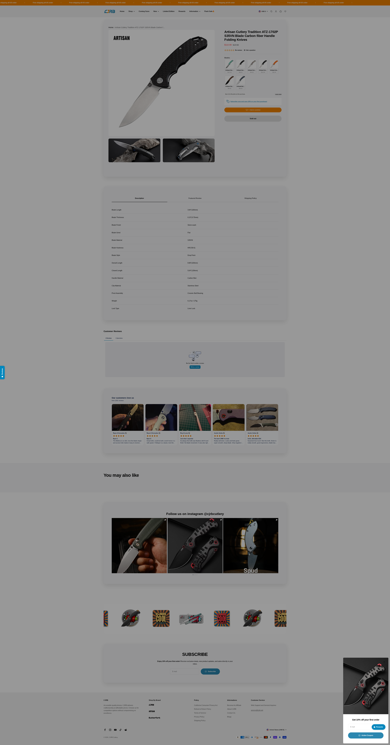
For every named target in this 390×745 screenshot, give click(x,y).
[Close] (384, 662)
